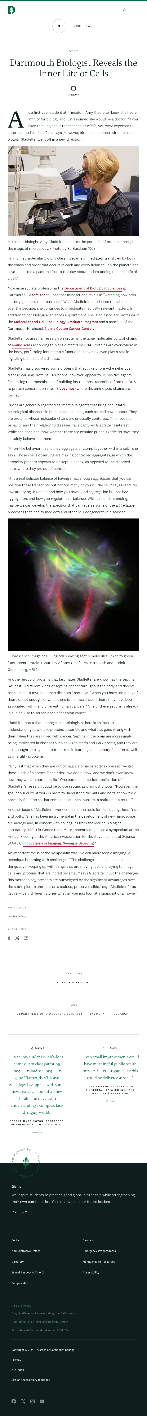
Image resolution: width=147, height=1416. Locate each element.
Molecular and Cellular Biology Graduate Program (56, 321)
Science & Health (73, 982)
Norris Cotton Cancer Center (69, 328)
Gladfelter (36, 294)
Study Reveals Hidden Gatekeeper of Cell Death (41, 1330)
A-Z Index (17, 1370)
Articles (73, 51)
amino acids (22, 345)
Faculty (97, 1013)
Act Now (20, 1212)
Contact (16, 1240)
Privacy (16, 1360)
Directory (17, 1261)
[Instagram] (32, 1402)
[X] (23, 1402)
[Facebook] (13, 1402)
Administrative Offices (25, 1251)
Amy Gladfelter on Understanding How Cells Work (42, 1313)
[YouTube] (42, 1402)
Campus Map (19, 1283)
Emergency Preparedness (99, 1251)
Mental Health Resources (99, 1261)
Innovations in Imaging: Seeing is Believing (58, 843)
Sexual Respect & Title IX (27, 1272)
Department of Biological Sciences (93, 288)
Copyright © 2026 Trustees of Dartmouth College (42, 1350)
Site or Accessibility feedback (30, 1380)
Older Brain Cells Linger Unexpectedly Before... (40, 1322)
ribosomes (65, 388)
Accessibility (91, 1272)
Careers (88, 1240)
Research (120, 1013)
